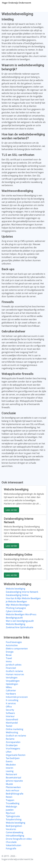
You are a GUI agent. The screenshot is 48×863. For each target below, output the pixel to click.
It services (11, 703)
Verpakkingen (13, 680)
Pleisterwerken (13, 787)
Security (10, 709)
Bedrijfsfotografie (14, 793)
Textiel (9, 725)
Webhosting (12, 732)
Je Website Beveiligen (16, 601)
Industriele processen (17, 696)
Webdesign (11, 806)
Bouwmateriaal (13, 777)
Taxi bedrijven (13, 758)
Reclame (10, 738)
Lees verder (11, 509)
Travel (9, 658)
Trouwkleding (12, 803)
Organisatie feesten (15, 754)
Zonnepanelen (13, 742)
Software (10, 713)
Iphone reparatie (14, 780)
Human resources (15, 674)
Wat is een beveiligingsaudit (20, 620)
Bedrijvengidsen (14, 825)
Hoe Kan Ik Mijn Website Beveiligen (23, 598)
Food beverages (14, 642)
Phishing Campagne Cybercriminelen (16, 610)
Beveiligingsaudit (14, 617)
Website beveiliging (15, 588)
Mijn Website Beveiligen (17, 604)
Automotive (12, 645)
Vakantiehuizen (13, 845)
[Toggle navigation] (42, 2)
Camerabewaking (14, 832)
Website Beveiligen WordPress (21, 614)
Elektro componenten (17, 648)
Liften (8, 751)
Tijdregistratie (13, 816)
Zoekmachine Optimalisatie (19, 627)
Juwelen (10, 809)
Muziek (9, 784)
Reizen (9, 796)
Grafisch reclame (14, 671)
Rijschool (10, 813)
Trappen (10, 800)
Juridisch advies (13, 664)
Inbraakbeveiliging (15, 835)
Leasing (9, 771)
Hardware (11, 693)
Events (9, 761)
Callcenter (11, 690)
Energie (9, 651)
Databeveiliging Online (17, 595)
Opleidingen (12, 684)
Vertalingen (11, 677)
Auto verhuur (12, 790)
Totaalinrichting (13, 819)
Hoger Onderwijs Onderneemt (16, 2)
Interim (9, 767)
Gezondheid (12, 719)
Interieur (10, 716)
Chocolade (11, 842)
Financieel (11, 667)
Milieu (9, 687)
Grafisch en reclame (16, 735)
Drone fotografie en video (19, 838)
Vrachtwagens (13, 748)
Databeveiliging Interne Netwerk (22, 591)
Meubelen (11, 764)
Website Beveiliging (15, 624)
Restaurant (11, 774)
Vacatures (11, 829)
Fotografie (11, 848)
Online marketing (14, 729)
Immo (9, 661)
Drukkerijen (12, 745)
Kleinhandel (12, 722)
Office (9, 706)
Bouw (8, 655)
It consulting (12, 700)
